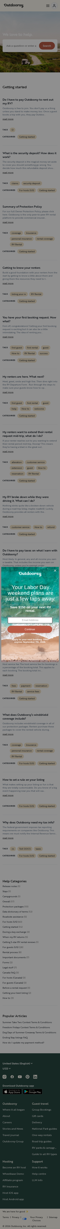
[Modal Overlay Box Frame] (30, 614)
